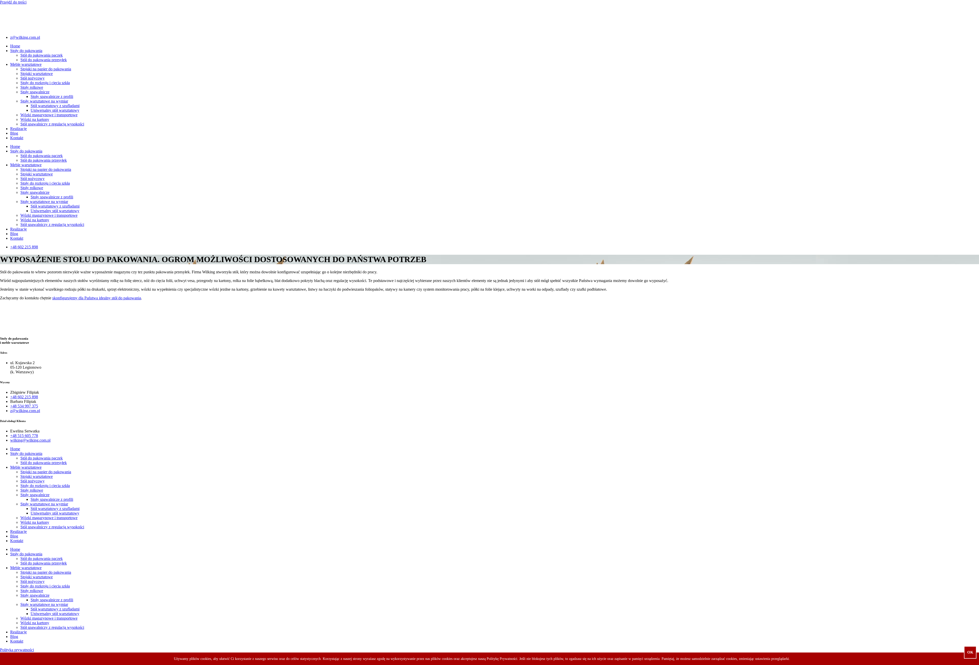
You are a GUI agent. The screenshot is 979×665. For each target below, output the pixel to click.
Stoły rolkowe (31, 87)
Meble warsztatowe (26, 64)
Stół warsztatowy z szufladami (55, 106)
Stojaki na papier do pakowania (45, 69)
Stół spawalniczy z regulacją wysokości (52, 124)
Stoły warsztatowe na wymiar (44, 101)
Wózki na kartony (34, 119)
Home (15, 46)
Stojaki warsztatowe (36, 73)
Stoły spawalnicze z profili (52, 96)
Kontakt (16, 138)
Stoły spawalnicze (34, 92)
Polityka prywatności (17, 650)
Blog (14, 133)
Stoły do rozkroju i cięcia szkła (45, 83)
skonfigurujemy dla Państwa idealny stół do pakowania (96, 298)
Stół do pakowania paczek (41, 55)
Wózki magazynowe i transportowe (49, 115)
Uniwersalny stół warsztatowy (55, 110)
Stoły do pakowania (26, 50)
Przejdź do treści (13, 2)
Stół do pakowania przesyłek (43, 60)
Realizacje (18, 128)
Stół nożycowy (32, 78)
